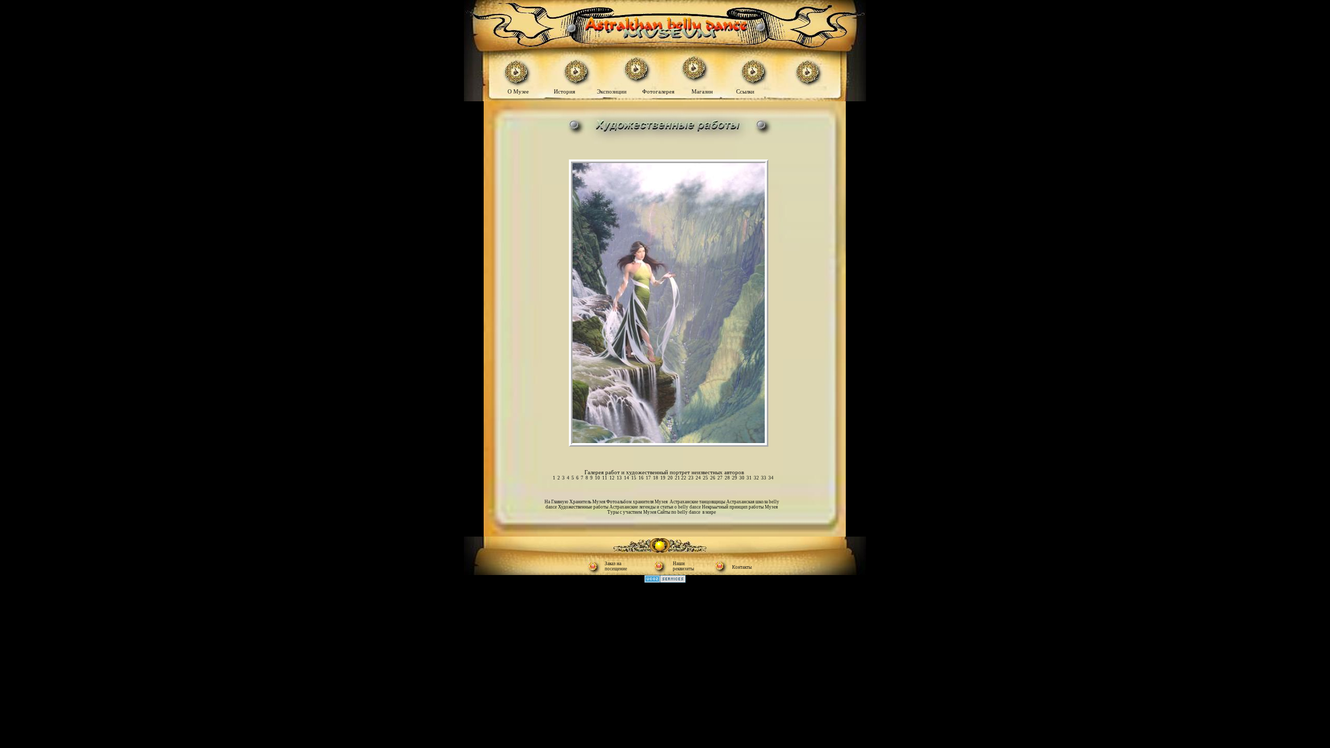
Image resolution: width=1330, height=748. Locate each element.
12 (612, 477)
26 (712, 477)
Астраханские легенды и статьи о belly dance (655, 507)
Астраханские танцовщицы (698, 501)
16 (641, 477)
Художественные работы (583, 507)
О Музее (519, 91)
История (564, 91)
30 (741, 477)
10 (597, 477)
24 (698, 477)
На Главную (556, 501)
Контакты (742, 567)
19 (663, 477)
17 (648, 477)
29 (734, 477)
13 (619, 477)
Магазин (702, 91)
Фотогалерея (660, 91)
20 (670, 477)
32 (756, 477)
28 (727, 477)
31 (749, 477)
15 (633, 477)
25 (705, 477)
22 (683, 477)
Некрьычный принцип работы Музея (740, 507)
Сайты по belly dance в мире (686, 512)
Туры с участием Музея (632, 512)
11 (604, 477)
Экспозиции (612, 91)
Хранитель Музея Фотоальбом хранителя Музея (619, 501)
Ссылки (745, 91)
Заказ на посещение (616, 566)
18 (655, 477)
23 (691, 477)
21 (677, 477)
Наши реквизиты (683, 566)
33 (763, 477)
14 (626, 477)
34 (771, 477)
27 (720, 477)
